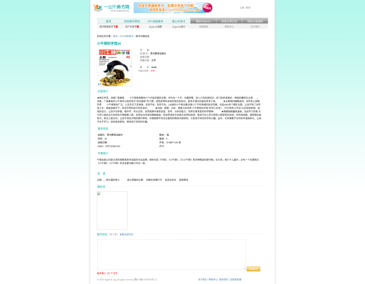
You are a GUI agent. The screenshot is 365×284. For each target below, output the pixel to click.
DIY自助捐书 (155, 21)
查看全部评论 (126, 234)
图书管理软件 (109, 26)
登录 (248, 7)
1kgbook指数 (155, 26)
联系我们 (224, 279)
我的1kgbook (203, 21)
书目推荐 (203, 26)
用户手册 (132, 26)
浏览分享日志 (229, 21)
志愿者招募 (235, 279)
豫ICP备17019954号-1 (145, 279)
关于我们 (255, 26)
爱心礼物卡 (178, 21)
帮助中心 (229, 26)
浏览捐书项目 (132, 21)
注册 (242, 7)
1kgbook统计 (178, 26)
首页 (108, 21)
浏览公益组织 (255, 21)
